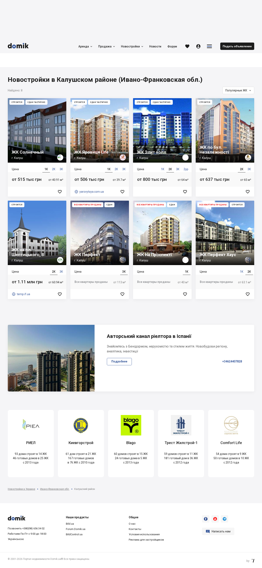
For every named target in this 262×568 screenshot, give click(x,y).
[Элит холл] (162, 147)
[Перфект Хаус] (225, 250)
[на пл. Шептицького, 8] (37, 250)
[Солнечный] (37, 147)
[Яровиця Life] (99, 147)
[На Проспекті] (162, 250)
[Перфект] (99, 250)
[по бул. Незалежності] (225, 147)
